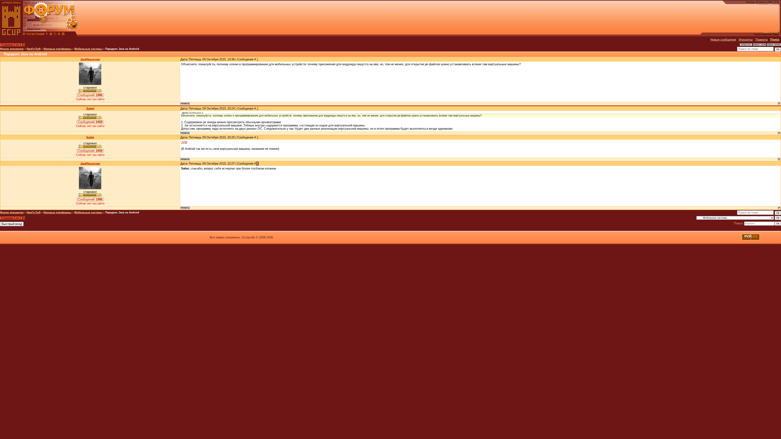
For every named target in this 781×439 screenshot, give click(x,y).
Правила (761, 39)
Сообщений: (90, 95)
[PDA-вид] (59, 34)
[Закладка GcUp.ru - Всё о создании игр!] (55, 34)
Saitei (90, 108)
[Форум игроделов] (24, 34)
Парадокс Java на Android (122, 48)
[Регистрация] (35, 34)
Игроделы (746, 39)
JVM (184, 142)
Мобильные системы (88, 48)
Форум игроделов (12, 48)
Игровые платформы (57, 48)
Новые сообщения (723, 39)
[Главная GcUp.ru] (11, 34)
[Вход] (47, 34)
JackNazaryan (90, 59)
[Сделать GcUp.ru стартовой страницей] (51, 34)
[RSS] (63, 34)
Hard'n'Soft (33, 48)
